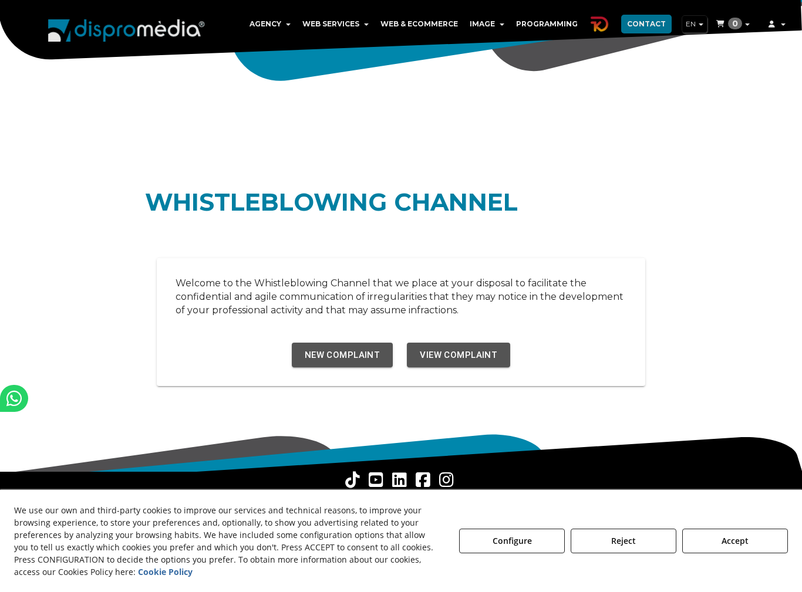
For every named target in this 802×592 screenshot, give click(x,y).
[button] (126, 29)
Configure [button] (512, 540)
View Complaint (458, 355)
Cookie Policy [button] (165, 571)
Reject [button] (623, 540)
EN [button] (691, 23)
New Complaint (342, 355)
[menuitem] (270, 24)
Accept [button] (735, 540)
